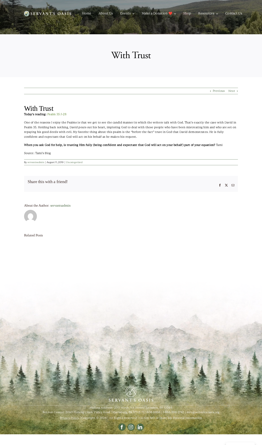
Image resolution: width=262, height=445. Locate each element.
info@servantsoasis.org (203, 412)
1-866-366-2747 (173, 412)
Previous (219, 91)
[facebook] (122, 427)
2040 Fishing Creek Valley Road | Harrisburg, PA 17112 (102, 412)
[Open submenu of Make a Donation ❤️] (174, 13)
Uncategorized (74, 162)
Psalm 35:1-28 (56, 114)
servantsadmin (35, 162)
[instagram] (131, 427)
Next (231, 91)
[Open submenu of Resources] (216, 13)
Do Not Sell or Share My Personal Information (170, 418)
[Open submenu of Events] (133, 13)
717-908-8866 (151, 412)
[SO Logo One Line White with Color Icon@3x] (47, 12)
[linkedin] (140, 427)
